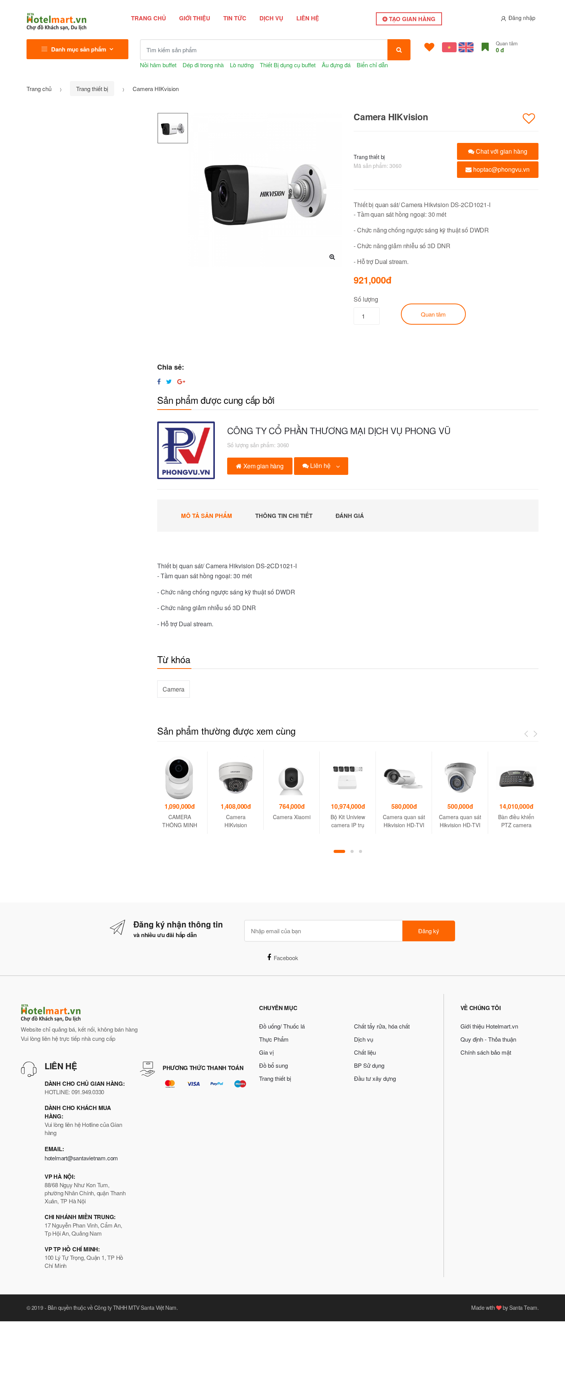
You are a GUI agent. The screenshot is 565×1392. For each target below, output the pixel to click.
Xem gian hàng (263, 465)
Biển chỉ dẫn (372, 65)
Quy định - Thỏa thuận (488, 1039)
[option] (265, 190)
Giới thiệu (194, 18)
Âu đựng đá (336, 65)
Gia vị (266, 1052)
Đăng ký (428, 931)
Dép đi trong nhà (203, 65)
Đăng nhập (521, 18)
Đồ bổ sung (273, 1065)
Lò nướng (242, 65)
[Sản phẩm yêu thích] (429, 47)
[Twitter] (169, 381)
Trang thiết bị (92, 89)
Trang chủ (148, 18)
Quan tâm (433, 314)
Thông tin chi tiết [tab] (283, 515)
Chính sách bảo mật (485, 1052)
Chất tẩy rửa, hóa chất (382, 1026)
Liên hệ (307, 18)
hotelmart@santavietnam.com (81, 1158)
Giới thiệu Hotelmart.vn (489, 1026)
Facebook (286, 958)
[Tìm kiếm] (398, 49)
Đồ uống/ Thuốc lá (282, 1026)
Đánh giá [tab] (350, 515)
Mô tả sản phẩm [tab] (206, 515)
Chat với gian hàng (500, 151)
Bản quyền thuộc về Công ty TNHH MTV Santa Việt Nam (112, 1307)
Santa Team (523, 1307)
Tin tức (234, 18)
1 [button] (339, 851)
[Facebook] (159, 381)
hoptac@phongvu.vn (501, 169)
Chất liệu (365, 1052)
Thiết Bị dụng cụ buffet (288, 65)
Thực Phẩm (274, 1039)
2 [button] (352, 851)
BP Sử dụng (369, 1065)
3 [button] (360, 851)
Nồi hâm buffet (158, 65)
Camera (173, 689)
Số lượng (366, 299)
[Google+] (181, 381)
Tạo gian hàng (411, 19)
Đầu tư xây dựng (375, 1078)
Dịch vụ (271, 18)
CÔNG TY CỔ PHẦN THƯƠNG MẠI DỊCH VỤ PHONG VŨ (338, 430)
